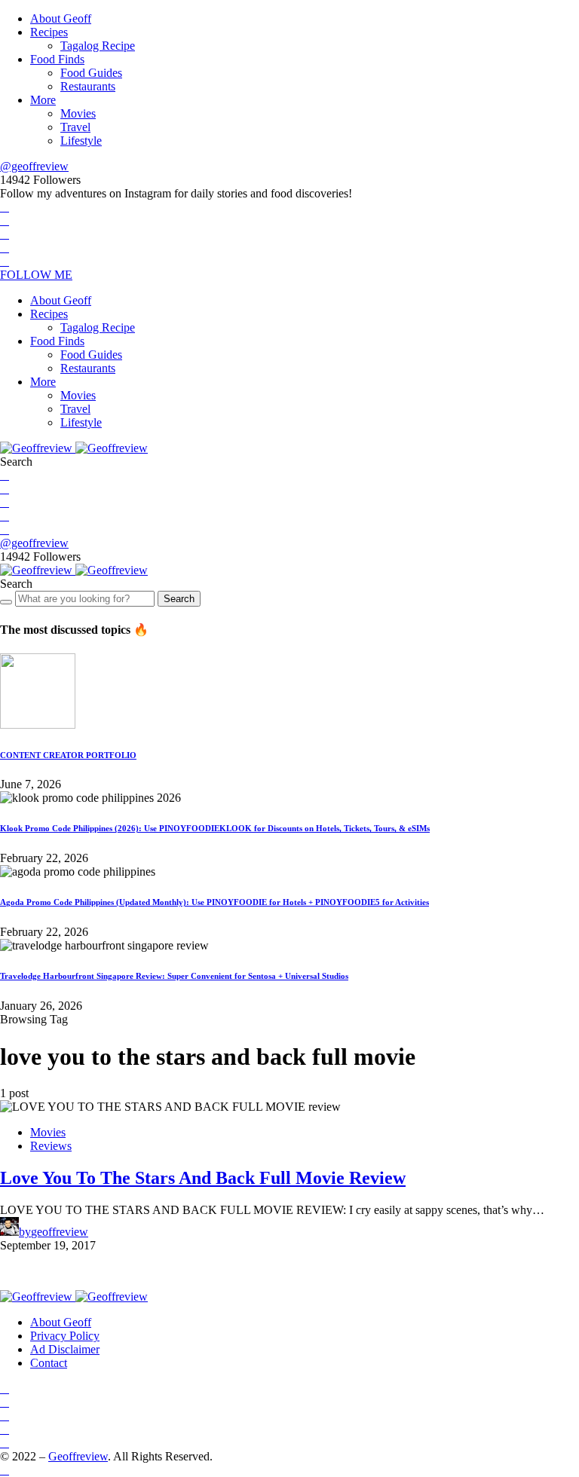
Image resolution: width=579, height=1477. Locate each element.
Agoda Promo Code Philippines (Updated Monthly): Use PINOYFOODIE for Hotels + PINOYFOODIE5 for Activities (214, 902)
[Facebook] (4, 206)
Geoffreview (78, 1456)
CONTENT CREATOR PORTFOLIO (68, 755)
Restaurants (87, 86)
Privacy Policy (65, 1335)
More (43, 99)
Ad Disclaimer (65, 1349)
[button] (16, 461)
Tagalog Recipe (97, 45)
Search (179, 598)
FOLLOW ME (36, 274)
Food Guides (91, 72)
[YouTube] (4, 247)
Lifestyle (81, 140)
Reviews (51, 1145)
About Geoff (60, 18)
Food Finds (57, 59)
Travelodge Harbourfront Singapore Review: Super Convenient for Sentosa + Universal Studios (174, 975)
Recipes (49, 32)
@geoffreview (34, 166)
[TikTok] (4, 261)
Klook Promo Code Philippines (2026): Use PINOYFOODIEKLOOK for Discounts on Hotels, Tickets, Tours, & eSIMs (215, 828)
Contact (48, 1362)
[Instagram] (4, 234)
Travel (75, 127)
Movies (78, 113)
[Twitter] (4, 220)
